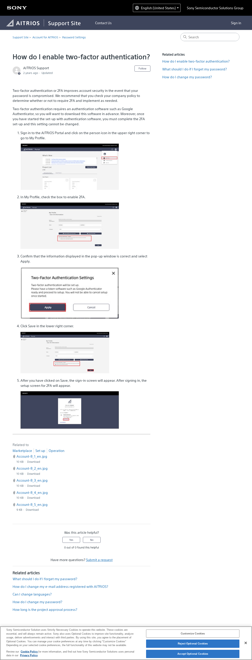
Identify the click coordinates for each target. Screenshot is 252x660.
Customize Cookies (193, 633)
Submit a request (99, 560)
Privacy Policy (29, 655)
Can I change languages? (32, 594)
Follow (142, 68)
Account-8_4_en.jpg (32, 492)
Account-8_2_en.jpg (32, 468)
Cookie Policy (29, 651)
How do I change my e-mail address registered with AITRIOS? (60, 586)
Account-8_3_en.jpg (32, 480)
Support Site (21, 37)
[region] (126, 643)
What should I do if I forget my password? (45, 579)
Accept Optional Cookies (192, 653)
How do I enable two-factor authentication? (196, 61)
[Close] (245, 643)
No (92, 539)
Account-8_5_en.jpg (32, 504)
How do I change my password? (37, 602)
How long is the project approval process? (45, 609)
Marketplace (22, 450)
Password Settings (74, 37)
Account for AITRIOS (45, 37)
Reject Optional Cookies (193, 643)
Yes (71, 539)
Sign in (236, 23)
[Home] (47, 23)
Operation (56, 450)
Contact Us (103, 23)
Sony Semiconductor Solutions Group (215, 8)
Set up (40, 450)
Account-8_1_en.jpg (32, 456)
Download (33, 462)
